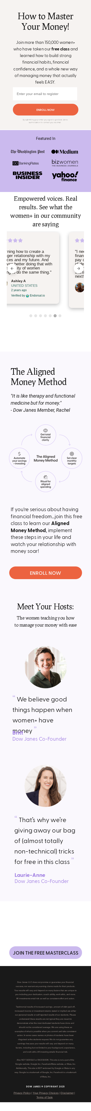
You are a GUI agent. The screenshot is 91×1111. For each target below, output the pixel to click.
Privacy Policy (22, 1093)
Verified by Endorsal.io (48, 299)
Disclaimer (67, 1093)
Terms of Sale (44, 1097)
